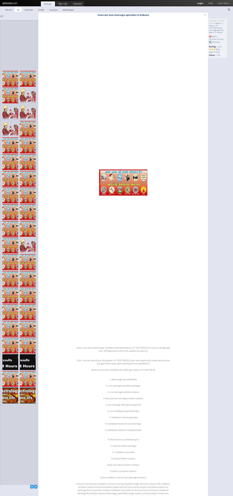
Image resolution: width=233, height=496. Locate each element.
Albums (8, 9)
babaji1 (218, 23)
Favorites (53, 9)
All (18, 9)
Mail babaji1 (68, 9)
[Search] (228, 9)
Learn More (223, 3)
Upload (77, 3)
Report (214, 36)
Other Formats (217, 39)
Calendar (28, 9)
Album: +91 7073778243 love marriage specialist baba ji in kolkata (216, 28)
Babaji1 (48, 4)
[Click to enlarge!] (123, 183)
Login (200, 3)
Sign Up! (62, 3)
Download (215, 42)
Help (210, 3)
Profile (41, 9)
